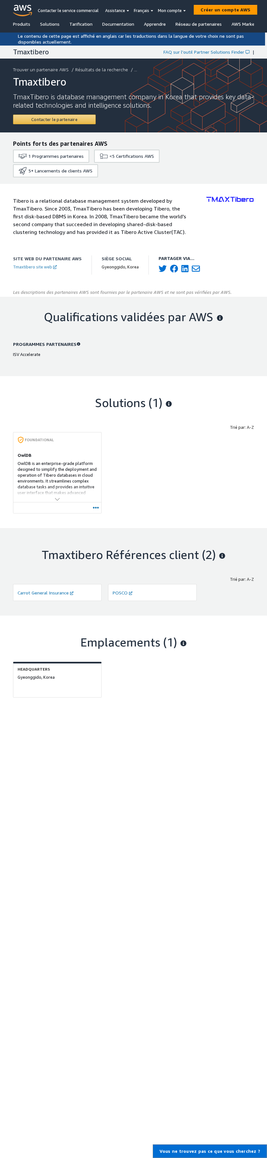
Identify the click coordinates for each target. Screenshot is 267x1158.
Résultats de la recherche (101, 69)
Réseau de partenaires (199, 24)
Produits (21, 24)
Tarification (80, 24)
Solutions (50, 24)
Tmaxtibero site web (32, 266)
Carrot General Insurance (43, 592)
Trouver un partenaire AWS (41, 69)
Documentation (118, 24)
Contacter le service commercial (68, 10)
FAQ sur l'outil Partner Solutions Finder (203, 52)
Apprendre (155, 24)
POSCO (120, 592)
